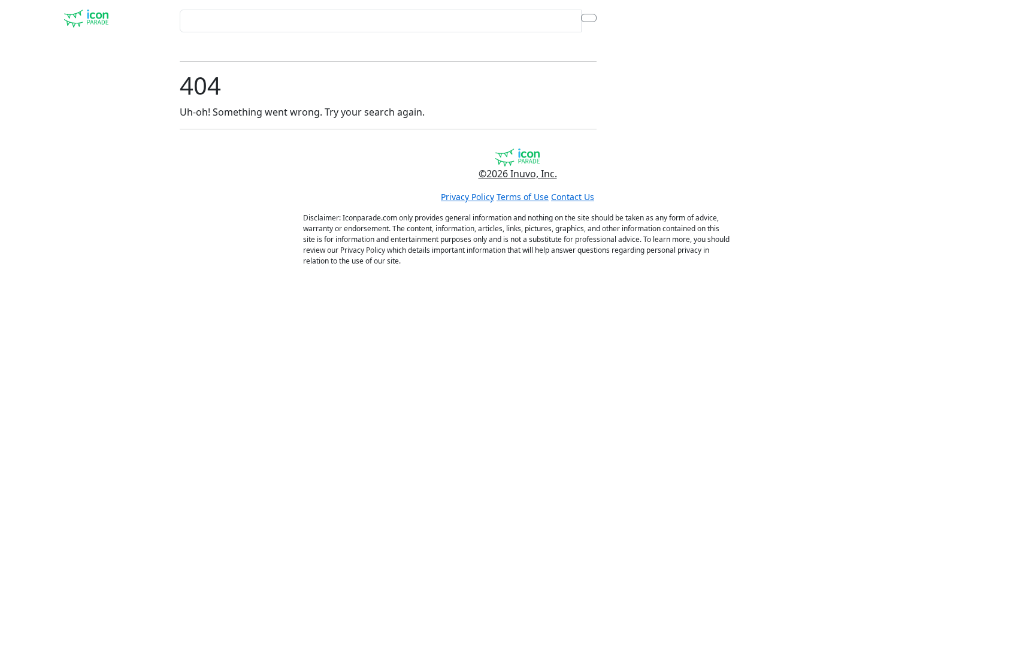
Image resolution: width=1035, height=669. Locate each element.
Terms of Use (523, 196)
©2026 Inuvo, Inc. (518, 173)
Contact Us (572, 196)
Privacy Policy (467, 196)
